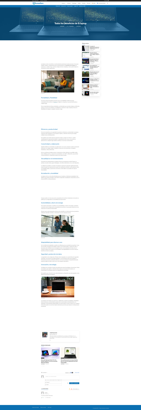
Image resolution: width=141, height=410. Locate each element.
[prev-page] (41, 366)
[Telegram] (69, 44)
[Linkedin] (66, 44)
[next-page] (43, 366)
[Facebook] (104, 0)
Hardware (70, 20)
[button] (107, 3)
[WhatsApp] (64, 44)
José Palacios (78, 26)
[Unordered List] (53, 380)
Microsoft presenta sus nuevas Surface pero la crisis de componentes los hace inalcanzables (69, 361)
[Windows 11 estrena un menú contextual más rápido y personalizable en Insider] (85, 87)
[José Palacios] (45, 336)
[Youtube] (108, 0)
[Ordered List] (52, 380)
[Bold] (46, 380)
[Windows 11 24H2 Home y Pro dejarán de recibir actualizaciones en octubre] (85, 80)
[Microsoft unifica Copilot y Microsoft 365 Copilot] (85, 93)
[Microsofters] (40, 3)
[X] (107, 0)
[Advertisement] (60, 54)
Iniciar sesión (77, 372)
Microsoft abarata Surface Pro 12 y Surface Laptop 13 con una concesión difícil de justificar (49, 361)
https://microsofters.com (53, 334)
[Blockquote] (55, 380)
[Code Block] (56, 380)
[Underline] (49, 380)
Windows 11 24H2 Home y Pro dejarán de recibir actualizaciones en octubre (94, 80)
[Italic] (47, 380)
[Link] (58, 380)
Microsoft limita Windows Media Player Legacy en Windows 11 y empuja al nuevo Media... (94, 60)
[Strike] (50, 380)
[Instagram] (105, 0)
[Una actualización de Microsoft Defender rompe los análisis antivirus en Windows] (85, 67)
